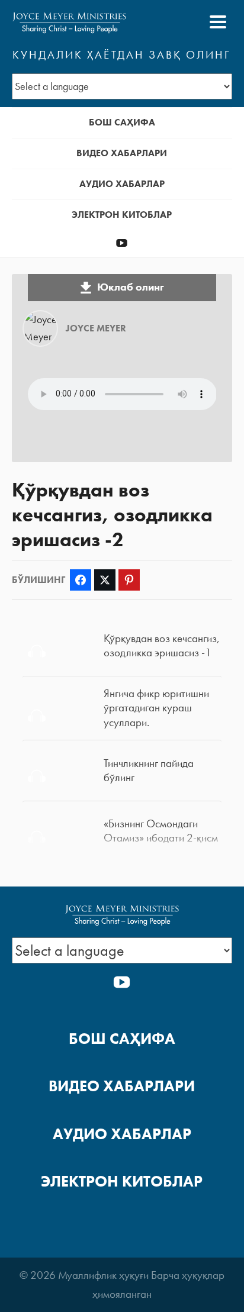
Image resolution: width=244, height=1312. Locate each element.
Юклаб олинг (130, 287)
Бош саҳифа (122, 122)
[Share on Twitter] (104, 580)
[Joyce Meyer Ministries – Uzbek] (69, 22)
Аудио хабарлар (122, 184)
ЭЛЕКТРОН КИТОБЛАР (122, 214)
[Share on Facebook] (80, 580)
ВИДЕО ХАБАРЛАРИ (121, 153)
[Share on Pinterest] (129, 580)
